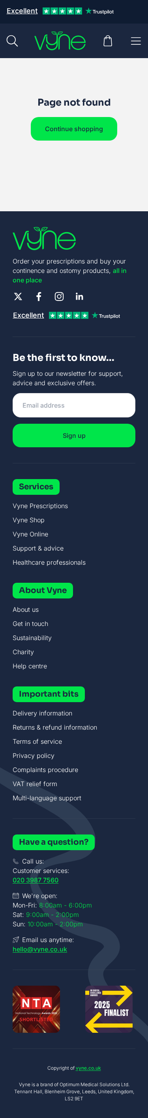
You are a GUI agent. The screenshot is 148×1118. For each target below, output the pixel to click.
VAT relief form (35, 784)
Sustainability (32, 638)
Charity (23, 652)
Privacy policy (33, 755)
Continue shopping (74, 129)
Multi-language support (47, 798)
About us (26, 609)
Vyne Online (30, 534)
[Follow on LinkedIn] (79, 296)
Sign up (74, 435)
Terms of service (37, 741)
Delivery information (42, 713)
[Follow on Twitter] (18, 296)
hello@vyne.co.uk (40, 949)
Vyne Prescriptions (40, 506)
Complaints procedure (45, 770)
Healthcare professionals (49, 562)
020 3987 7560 (35, 880)
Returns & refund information (55, 727)
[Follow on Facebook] (38, 296)
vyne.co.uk (88, 1068)
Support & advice (38, 548)
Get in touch (30, 624)
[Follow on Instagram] (59, 296)
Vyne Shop (29, 520)
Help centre (30, 666)
